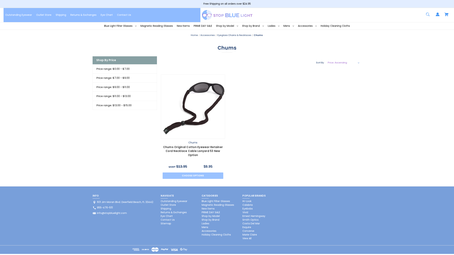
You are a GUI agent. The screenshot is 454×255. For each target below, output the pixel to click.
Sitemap (166, 223)
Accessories (305, 26)
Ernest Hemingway (253, 216)
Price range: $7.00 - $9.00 (113, 78)
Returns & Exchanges (83, 15)
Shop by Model (225, 26)
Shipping (61, 15)
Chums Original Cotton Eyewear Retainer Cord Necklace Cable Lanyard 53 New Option (193, 151)
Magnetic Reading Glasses (156, 26)
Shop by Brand (251, 26)
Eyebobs (247, 208)
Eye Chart (107, 15)
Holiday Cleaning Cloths (335, 26)
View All (246, 238)
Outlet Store (43, 15)
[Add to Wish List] (201, 135)
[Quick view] (184, 135)
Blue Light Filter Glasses (118, 26)
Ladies (272, 26)
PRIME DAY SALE (203, 26)
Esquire (246, 227)
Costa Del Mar (251, 223)
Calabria (247, 205)
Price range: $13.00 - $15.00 (114, 105)
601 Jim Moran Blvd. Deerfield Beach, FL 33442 (125, 202)
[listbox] (343, 62)
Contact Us (124, 15)
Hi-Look (246, 201)
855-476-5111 (105, 207)
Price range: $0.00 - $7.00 (113, 69)
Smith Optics (250, 220)
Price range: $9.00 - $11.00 (113, 87)
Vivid (245, 212)
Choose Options (193, 175)
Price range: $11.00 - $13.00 (113, 96)
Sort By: (320, 62)
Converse (248, 231)
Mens (287, 26)
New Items (183, 26)
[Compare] (193, 135)
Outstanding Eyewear (18, 15)
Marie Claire (249, 234)
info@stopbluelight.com (112, 213)
